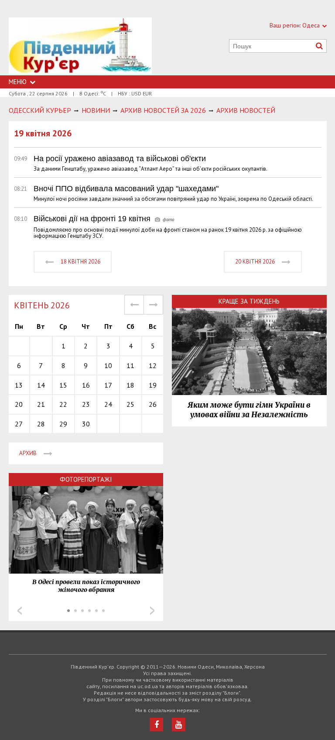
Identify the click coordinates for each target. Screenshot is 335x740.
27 (19, 423)
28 (41, 423)
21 (41, 404)
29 (63, 423)
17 (108, 385)
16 (86, 385)
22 (63, 404)
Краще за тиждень (249, 301)
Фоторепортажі (86, 479)
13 (19, 385)
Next (152, 610)
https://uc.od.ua (80, 46)
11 (130, 365)
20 (19, 404)
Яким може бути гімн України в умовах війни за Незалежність (249, 409)
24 (108, 404)
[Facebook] (156, 724)
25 (130, 404)
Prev (19, 610)
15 (63, 385)
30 (86, 423)
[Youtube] (178, 724)
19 (153, 385)
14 (41, 385)
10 (108, 365)
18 (130, 385)
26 (153, 404)
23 (86, 404)
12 (153, 365)
